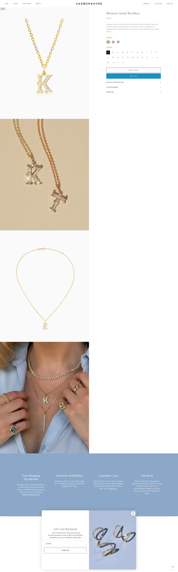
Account (158, 3)
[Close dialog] (133, 513)
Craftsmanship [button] (112, 87)
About (38, 3)
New (7, 3)
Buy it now (133, 76)
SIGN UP (65, 550)
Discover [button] (27, 3)
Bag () (170, 3)
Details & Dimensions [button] (115, 82)
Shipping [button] (110, 92)
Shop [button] (15, 3)
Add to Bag (134, 70)
